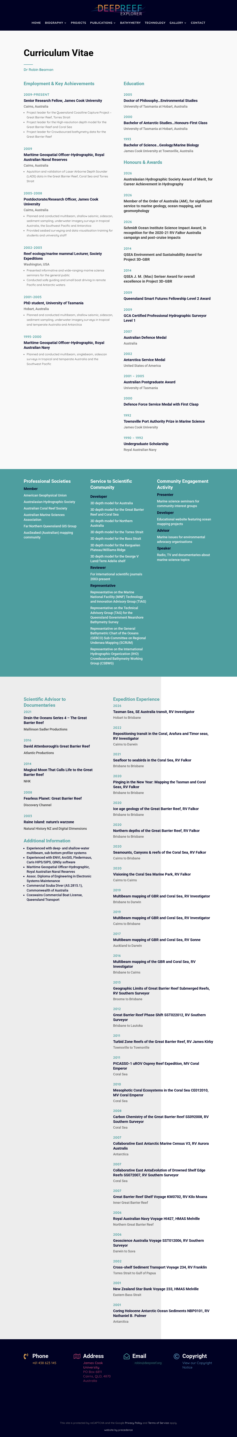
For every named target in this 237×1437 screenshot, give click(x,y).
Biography (54, 23)
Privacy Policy (133, 1423)
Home (36, 23)
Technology (155, 23)
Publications (101, 23)
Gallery (176, 23)
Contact (198, 23)
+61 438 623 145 (44, 1363)
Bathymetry (130, 23)
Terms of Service (158, 1423)
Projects (78, 23)
